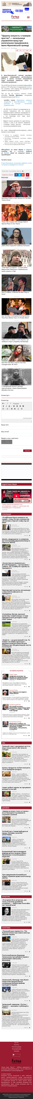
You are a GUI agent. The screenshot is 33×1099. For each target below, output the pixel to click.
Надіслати (27, 450)
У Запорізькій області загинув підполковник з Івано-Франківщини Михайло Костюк (14, 388)
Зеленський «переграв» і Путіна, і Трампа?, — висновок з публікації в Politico (15, 1006)
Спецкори (16, 1051)
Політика (6, 928)
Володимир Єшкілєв (15, 722)
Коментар (4, 400)
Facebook (20, 151)
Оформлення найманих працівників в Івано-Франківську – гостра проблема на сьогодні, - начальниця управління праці (18, 102)
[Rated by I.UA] (16, 1055)
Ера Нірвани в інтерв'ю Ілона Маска (18, 692)
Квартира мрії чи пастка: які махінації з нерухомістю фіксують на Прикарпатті (16, 592)
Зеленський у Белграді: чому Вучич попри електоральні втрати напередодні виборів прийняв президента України (15, 982)
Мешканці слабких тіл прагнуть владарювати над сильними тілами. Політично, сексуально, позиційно (19, 726)
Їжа (3, 743)
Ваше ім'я (4, 425)
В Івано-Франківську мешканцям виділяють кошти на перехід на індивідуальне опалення (16, 164)
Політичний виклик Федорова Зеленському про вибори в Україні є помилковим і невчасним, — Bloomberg (15, 957)
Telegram (28, 150)
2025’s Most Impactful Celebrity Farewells (16, 245)
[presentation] (3, 403)
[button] (3, 403)
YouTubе (6, 153)
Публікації (6, 514)
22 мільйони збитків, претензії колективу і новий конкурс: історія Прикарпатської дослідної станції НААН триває (15, 616)
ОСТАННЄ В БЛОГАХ (16, 671)
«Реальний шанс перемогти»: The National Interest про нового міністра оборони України (16, 932)
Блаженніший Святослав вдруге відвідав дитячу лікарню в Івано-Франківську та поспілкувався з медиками (14, 854)
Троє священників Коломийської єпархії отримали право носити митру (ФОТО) (16, 876)
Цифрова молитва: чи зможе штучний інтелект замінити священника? (18, 677)
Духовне (5, 808)
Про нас (16, 1042)
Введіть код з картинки (9, 438)
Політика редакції (16, 1047)
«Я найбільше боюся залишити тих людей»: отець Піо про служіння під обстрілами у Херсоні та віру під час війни (15, 520)
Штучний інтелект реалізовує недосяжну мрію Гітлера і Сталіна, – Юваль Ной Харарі (19, 708)
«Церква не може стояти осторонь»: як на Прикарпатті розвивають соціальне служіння (15, 813)
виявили (29, 87)
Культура (6, 897)
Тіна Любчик (14, 48)
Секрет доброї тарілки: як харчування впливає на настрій (16, 788)
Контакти (16, 1044)
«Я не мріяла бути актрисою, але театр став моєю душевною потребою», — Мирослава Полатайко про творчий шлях (16, 902)
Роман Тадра (13, 674)
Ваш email (5, 432)
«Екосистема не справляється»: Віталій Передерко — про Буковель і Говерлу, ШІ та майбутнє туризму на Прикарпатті (15, 565)
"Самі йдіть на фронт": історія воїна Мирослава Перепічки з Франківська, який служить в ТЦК (15, 269)
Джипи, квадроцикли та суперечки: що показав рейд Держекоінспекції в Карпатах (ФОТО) (16, 540)
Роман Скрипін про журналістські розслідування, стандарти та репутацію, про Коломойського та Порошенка (15, 505)
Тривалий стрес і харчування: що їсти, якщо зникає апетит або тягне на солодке (16, 748)
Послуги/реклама (16, 1049)
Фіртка (17, 97)
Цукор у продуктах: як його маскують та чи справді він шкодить (16, 768)
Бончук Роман (13, 690)
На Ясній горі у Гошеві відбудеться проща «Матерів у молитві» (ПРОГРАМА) (15, 833)
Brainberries (16, 202)
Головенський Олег (15, 704)
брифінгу (17, 93)
